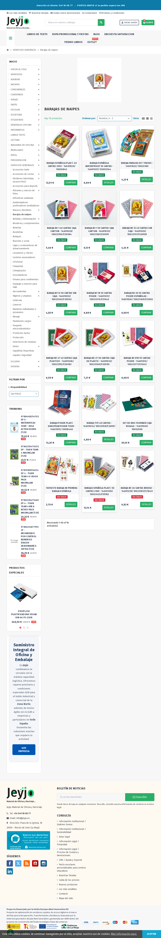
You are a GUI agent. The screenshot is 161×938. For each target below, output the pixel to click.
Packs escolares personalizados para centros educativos (71, 867)
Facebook (10, 863)
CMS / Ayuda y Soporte (70, 860)
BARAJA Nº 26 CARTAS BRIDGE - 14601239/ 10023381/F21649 (137, 490)
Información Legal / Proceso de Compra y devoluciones (68, 852)
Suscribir (141, 797)
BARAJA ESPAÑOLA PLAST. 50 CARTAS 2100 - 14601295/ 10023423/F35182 (99, 491)
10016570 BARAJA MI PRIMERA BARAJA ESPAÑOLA (61, 490)
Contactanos (90, 13)
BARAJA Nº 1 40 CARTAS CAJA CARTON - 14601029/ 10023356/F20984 (61, 231)
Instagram (44, 863)
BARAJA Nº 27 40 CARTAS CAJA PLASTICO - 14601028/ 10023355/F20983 (61, 361)
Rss (27, 863)
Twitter (18, 863)
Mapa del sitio (66, 898)
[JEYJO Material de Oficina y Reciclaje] (18, 22)
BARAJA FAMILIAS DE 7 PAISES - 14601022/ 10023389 (137, 165)
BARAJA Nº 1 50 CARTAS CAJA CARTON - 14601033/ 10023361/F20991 (99, 231)
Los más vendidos (17, 13)
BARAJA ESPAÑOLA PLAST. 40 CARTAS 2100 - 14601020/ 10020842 (62, 166)
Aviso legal (64, 836)
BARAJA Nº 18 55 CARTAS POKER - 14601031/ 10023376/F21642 (99, 296)
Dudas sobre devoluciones (66, 13)
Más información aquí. (124, 933)
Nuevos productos (68, 884)
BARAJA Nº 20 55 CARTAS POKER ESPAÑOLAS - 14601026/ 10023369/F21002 (137, 296)
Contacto (63, 893)
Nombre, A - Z (106, 118)
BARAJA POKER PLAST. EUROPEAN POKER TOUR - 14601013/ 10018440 (61, 426)
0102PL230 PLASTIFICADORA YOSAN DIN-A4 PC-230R (24, 614)
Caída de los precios (69, 880)
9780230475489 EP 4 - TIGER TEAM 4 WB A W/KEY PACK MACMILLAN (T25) (30, 506)
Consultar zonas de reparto (23, 767)
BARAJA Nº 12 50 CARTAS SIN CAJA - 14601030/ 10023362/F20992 (61, 296)
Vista (136, 118)
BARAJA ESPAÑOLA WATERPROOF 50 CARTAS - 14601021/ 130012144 (99, 166)
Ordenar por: (89, 118)
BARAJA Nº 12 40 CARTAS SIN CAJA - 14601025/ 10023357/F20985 (137, 231)
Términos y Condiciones (111, 13)
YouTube (35, 863)
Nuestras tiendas (39, 13)
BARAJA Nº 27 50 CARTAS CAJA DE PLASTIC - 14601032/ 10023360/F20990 (99, 361)
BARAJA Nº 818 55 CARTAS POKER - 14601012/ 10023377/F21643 (137, 361)
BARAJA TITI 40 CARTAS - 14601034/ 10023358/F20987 (99, 425)
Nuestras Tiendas (67, 875)
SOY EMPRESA (24, 750)
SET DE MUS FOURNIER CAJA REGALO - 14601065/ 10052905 (137, 426)
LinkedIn (10, 871)
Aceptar (151, 934)
